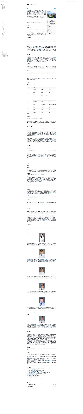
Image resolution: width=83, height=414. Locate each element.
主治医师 (55, 139)
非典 (30, 358)
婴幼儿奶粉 (47, 360)
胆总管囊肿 (43, 326)
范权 (29, 150)
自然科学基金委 (31, 181)
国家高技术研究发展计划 (44, 219)
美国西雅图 (53, 259)
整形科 (49, 101)
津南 (48, 78)
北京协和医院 (32, 155)
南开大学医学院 (40, 174)
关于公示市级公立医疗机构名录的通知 (32, 368)
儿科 (31, 49)
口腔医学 (51, 192)
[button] (41, 385)
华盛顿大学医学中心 (30, 260)
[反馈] (81, 412)
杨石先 (48, 190)
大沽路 (42, 12)
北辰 (45, 78)
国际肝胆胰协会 (36, 325)
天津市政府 (30, 340)
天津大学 (29, 48)
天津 (32, 78)
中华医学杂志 (34, 336)
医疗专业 (35, 59)
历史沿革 (42, 372)
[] (33, 360)
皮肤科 (54, 58)
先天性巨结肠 (52, 326)
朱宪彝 (54, 190)
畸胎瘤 (53, 327)
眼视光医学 (28, 193)
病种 (44, 122)
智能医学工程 (54, 192)
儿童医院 (41, 49)
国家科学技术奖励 (39, 179)
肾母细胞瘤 (47, 327)
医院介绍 (38, 370)
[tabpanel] (41, 187)
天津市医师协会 (42, 277)
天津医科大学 (36, 47)
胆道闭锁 (40, 326)
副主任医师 (51, 139)
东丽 (47, 78)
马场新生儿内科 (29, 376)
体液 (46, 202)
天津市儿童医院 (33, 371)
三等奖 (55, 203)
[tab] (27, 8)
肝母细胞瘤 (51, 327)
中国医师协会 (45, 261)
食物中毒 (37, 356)
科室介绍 (29, 374)
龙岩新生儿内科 (31, 375)
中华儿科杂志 (40, 344)
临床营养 (54, 133)
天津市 (28, 10)
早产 (36, 154)
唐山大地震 (34, 354)
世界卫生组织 (36, 343)
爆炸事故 (33, 362)
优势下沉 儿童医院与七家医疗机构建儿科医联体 (33, 373)
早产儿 (29, 122)
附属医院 (35, 48)
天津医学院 (50, 190)
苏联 (32, 150)
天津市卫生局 (48, 358)
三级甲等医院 (44, 348)
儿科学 (29, 197)
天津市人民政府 (32, 14)
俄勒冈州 (34, 260)
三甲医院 (45, 193)
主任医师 (47, 139)
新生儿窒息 (37, 133)
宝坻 (50, 78)
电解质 (41, 202)
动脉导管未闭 (38, 156)
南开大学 (28, 190)
